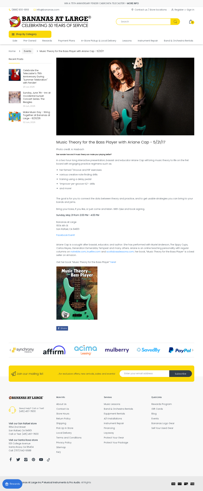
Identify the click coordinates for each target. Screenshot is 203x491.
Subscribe (180, 373)
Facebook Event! (65, 235)
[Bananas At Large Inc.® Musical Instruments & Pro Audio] (50, 21)
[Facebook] (11, 460)
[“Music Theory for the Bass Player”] (77, 293)
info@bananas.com (48, 9)
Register (179, 9)
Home (12, 51)
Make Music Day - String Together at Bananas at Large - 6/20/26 (36, 115)
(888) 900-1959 (20, 9)
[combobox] (148, 22)
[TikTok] (48, 460)
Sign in (190, 9)
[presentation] (10, 350)
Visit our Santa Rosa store (23, 440)
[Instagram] (26, 460)
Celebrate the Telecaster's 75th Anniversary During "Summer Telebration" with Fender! (35, 76)
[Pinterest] (33, 460)
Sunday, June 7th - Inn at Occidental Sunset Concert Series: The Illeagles (37, 97)
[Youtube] (41, 460)
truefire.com (94, 251)
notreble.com (78, 251)
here (112, 262)
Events (27, 51)
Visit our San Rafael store (23, 423)
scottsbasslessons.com (120, 251)
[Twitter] (18, 460)
